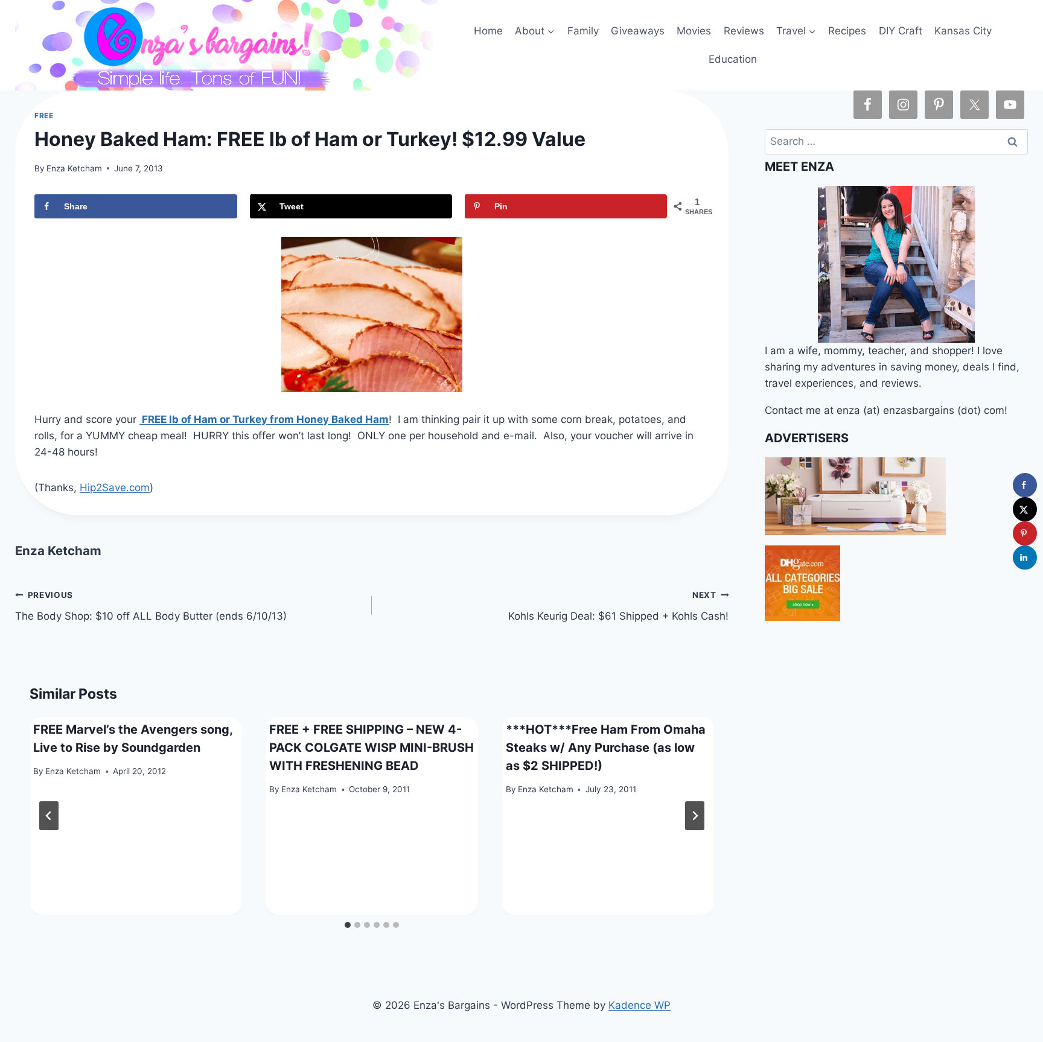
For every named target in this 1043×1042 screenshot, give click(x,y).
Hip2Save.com (115, 487)
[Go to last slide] (49, 815)
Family (583, 31)
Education (733, 59)
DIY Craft (900, 31)
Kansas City (963, 31)
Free (43, 115)
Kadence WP (639, 1005)
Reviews (744, 31)
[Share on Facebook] (1025, 485)
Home (488, 31)
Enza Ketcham (74, 168)
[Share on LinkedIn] (1025, 557)
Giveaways (638, 31)
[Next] (694, 815)
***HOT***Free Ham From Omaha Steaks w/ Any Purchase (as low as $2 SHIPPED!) (606, 747)
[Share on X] (1025, 509)
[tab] (348, 925)
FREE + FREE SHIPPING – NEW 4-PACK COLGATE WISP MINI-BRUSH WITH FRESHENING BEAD (371, 747)
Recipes (847, 31)
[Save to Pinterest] (1025, 533)
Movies (694, 31)
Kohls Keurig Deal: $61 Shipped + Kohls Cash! (618, 606)
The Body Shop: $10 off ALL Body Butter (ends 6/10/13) (151, 606)
